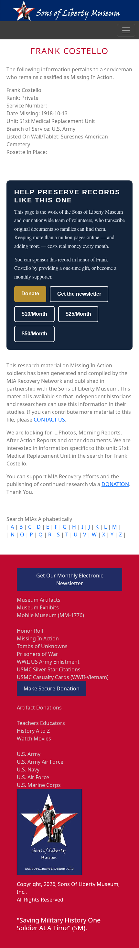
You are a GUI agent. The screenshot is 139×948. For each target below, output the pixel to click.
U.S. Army (28, 754)
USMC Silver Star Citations (48, 669)
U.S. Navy (28, 769)
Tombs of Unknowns (42, 646)
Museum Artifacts (38, 599)
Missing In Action (38, 638)
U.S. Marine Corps (39, 785)
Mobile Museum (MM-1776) (50, 615)
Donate (30, 293)
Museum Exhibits (38, 607)
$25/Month (78, 314)
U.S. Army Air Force (40, 761)
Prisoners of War (37, 653)
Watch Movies (34, 738)
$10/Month (34, 314)
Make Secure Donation (52, 688)
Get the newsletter (79, 294)
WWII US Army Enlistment (48, 661)
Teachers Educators (41, 723)
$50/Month (34, 333)
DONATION (115, 484)
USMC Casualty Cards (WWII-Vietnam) (63, 677)
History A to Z (33, 730)
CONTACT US (49, 419)
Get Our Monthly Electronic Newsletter (69, 579)
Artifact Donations (39, 707)
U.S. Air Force (33, 777)
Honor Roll (30, 630)
